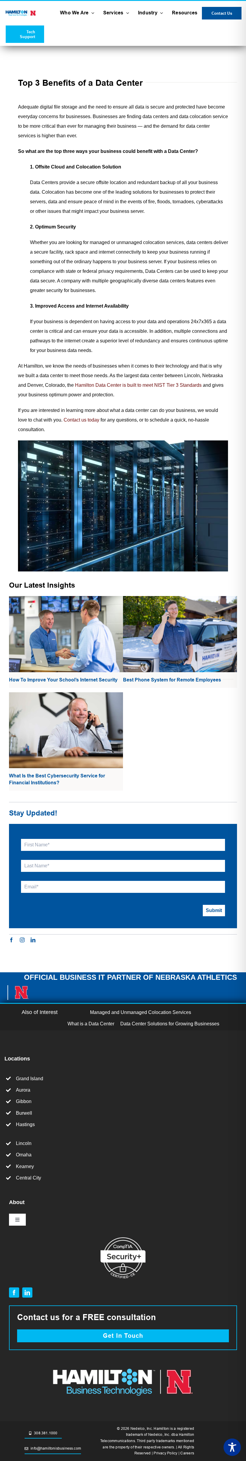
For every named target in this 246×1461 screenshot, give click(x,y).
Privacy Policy (165, 1453)
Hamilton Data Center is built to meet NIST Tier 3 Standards (138, 385)
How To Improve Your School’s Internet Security (63, 680)
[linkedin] (33, 940)
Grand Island (29, 1078)
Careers (187, 1453)
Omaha (24, 1154)
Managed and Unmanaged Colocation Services (140, 1012)
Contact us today (81, 419)
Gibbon (24, 1101)
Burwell (24, 1113)
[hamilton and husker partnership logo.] (123, 1366)
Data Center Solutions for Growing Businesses (169, 1023)
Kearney (25, 1166)
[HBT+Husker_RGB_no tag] (20, 11)
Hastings (25, 1124)
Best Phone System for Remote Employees (172, 680)
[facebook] (11, 940)
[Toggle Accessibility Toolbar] (232, 1447)
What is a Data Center (91, 1023)
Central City (28, 1177)
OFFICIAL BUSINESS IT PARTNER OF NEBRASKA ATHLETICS (130, 977)
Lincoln (24, 1143)
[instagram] (22, 940)
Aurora (23, 1090)
